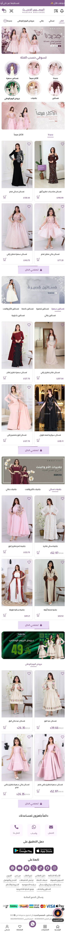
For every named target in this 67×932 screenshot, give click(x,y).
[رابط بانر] (33, 40)
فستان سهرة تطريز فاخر (17, 372)
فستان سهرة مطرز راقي (17, 254)
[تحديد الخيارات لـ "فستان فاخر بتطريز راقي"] (38, 378)
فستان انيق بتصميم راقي (16, 435)
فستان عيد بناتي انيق (17, 721)
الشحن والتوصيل (10, 880)
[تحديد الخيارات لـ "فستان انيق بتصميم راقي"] (5, 440)
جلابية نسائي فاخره (50, 546)
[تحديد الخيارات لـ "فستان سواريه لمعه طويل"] (38, 440)
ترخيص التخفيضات (26, 880)
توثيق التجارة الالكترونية (25, 889)
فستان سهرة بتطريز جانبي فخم (50, 785)
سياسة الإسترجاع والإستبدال (50, 885)
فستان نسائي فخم (16, 192)
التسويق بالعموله (57, 880)
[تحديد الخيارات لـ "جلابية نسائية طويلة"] (5, 615)
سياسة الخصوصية (29, 885)
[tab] (61, 21)
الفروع (9, 876)
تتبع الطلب (28, 876)
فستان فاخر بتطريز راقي (50, 372)
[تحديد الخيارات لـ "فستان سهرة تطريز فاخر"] (5, 378)
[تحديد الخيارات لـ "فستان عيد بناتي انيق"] (5, 727)
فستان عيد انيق (50, 721)
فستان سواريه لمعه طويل (50, 435)
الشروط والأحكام (12, 885)
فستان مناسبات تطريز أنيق (50, 192)
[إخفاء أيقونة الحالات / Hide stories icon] (63, 909)
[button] (58, 915)
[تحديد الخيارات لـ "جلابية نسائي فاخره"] (38, 552)
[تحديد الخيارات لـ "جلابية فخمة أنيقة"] (38, 615)
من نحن (18, 876)
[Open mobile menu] (56, 11)
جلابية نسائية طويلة (16, 610)
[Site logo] (33, 10)
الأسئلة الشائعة (54, 876)
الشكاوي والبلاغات (44, 889)
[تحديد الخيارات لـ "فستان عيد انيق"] (38, 727)
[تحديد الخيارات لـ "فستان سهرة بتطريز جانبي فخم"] (38, 791)
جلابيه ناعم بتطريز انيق (16, 546)
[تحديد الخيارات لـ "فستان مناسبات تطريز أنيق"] (38, 197)
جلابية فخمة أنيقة (50, 610)
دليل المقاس (40, 876)
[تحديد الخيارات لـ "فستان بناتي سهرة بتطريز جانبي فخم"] (5, 794)
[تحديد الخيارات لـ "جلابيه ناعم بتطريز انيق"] (5, 551)
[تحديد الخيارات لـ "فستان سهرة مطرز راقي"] (5, 259)
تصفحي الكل (32, 270)
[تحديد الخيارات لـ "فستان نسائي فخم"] (5, 197)
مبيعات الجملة (41, 880)
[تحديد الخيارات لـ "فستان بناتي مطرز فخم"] (38, 259)
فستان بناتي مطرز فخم (50, 254)
